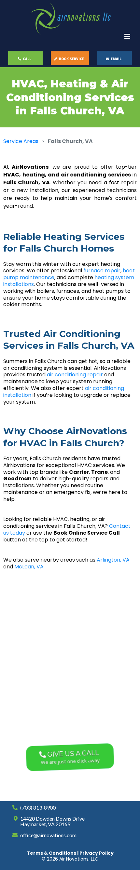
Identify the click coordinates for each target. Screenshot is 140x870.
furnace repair (101, 270)
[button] (127, 36)
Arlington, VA (113, 560)
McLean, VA (29, 566)
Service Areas (20, 141)
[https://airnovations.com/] (70, 19)
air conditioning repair (75, 374)
